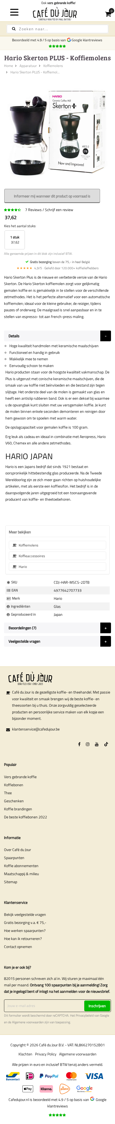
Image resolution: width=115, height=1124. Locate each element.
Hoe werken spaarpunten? (24, 930)
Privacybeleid (85, 1015)
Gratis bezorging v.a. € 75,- (25, 922)
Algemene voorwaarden (28, 1022)
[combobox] (57, 29)
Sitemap (10, 882)
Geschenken (14, 801)
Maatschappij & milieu (21, 873)
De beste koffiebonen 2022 (25, 817)
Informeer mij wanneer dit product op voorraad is (52, 196)
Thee (8, 793)
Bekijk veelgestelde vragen (25, 914)
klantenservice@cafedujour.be (36, 729)
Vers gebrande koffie (20, 777)
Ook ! (58, 2)
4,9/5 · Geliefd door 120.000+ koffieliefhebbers (58, 268)
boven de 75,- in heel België (60, 261)
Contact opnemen (18, 946)
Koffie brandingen (18, 809)
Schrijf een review (59, 209)
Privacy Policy (45, 1054)
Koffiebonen (13, 785)
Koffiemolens (53, 65)
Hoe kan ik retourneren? (23, 938)
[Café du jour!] (57, 13)
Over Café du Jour (17, 849)
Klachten (25, 1054)
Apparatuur (28, 65)
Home (8, 65)
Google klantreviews (87, 40)
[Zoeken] (14, 28)
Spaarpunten (14, 857)
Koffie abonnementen (21, 865)
